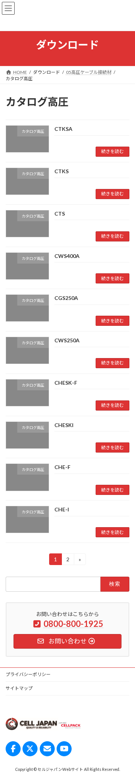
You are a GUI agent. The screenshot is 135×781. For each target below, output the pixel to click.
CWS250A (67, 340)
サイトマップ (19, 688)
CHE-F (62, 467)
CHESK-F (65, 382)
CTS (59, 213)
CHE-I (61, 509)
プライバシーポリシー (28, 674)
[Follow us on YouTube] (64, 748)
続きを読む (112, 151)
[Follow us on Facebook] (13, 748)
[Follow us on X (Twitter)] (30, 748)
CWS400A (67, 256)
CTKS (61, 171)
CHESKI (64, 425)
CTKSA (63, 129)
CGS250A (66, 298)
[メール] (47, 748)
